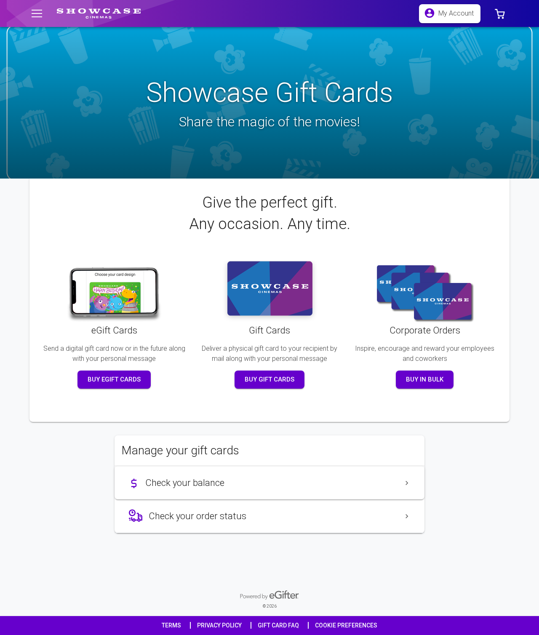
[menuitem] (269, 482)
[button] (499, 13)
